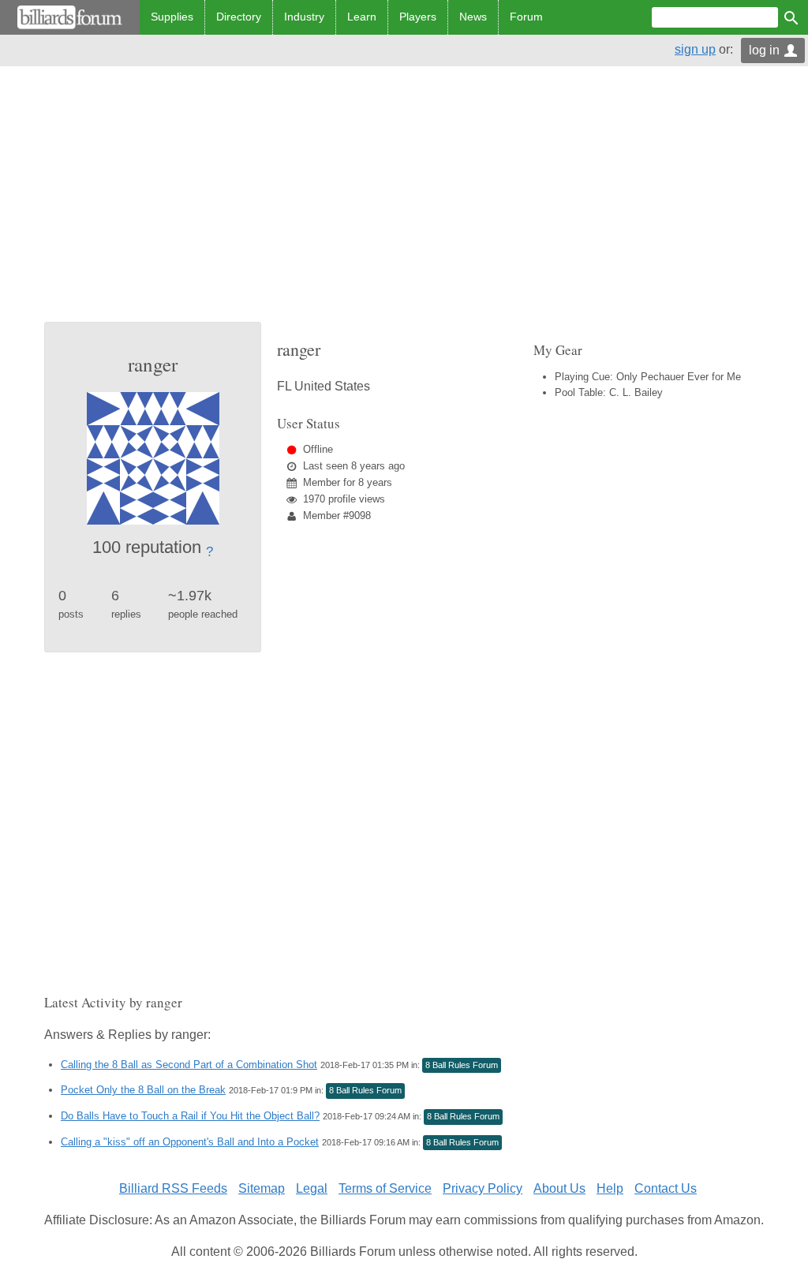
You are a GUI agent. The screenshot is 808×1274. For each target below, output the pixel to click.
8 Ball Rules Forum (461, 1065)
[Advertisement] (404, 203)
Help (610, 1188)
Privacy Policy (482, 1188)
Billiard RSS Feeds (173, 1188)
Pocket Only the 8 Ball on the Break (143, 1090)
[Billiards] (70, 17)
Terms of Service (385, 1188)
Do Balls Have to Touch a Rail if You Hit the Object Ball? (190, 1116)
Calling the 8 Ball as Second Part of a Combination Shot (189, 1064)
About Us (559, 1188)
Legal (311, 1188)
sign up (695, 49)
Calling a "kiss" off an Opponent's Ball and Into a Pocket (190, 1142)
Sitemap (261, 1188)
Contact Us (665, 1188)
